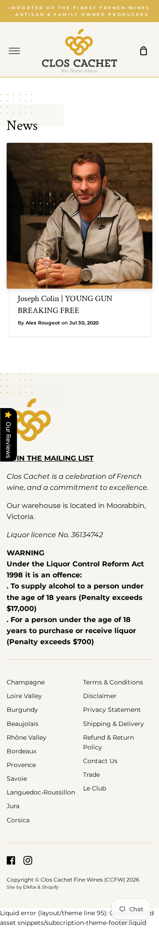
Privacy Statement (112, 710)
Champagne (26, 682)
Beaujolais (22, 724)
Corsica (18, 820)
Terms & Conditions (113, 682)
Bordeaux (21, 751)
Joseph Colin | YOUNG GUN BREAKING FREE (65, 304)
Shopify (50, 887)
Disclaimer (100, 696)
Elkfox (29, 887)
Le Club (94, 788)
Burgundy (22, 710)
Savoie (17, 779)
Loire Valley (24, 696)
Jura (13, 806)
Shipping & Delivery (113, 724)
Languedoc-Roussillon (41, 792)
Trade (91, 775)
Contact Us (100, 761)
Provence (21, 765)
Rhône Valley (26, 737)
